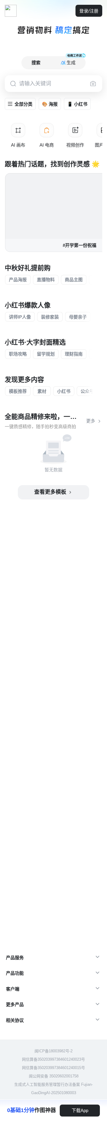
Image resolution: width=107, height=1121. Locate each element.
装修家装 (50, 316)
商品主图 (74, 279)
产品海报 (18, 279)
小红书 (63, 391)
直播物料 (46, 279)
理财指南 (74, 353)
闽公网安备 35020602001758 (53, 1076)
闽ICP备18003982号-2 (53, 1051)
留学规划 (46, 353)
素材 (41, 391)
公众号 (87, 391)
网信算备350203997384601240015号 (53, 1067)
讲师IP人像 (20, 316)
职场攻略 (18, 353)
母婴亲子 (78, 316)
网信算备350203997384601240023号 (53, 1059)
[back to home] (11, 11)
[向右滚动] (100, 135)
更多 (90, 420)
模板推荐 (18, 391)
